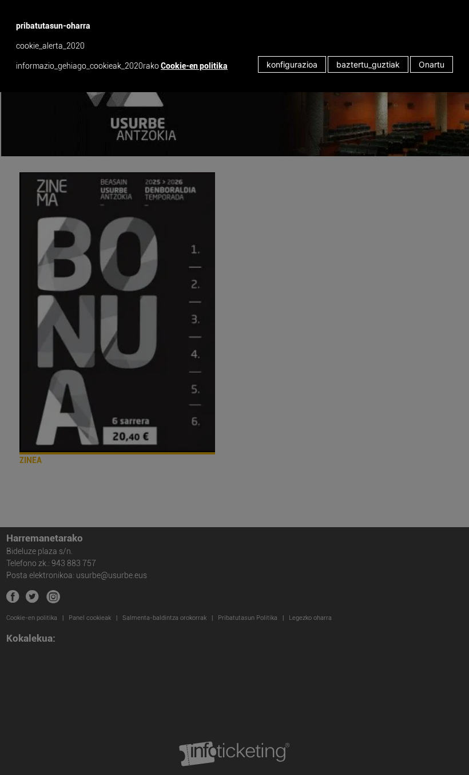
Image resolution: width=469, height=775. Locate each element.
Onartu (431, 64)
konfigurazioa (292, 64)
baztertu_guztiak (368, 64)
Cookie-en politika (194, 65)
